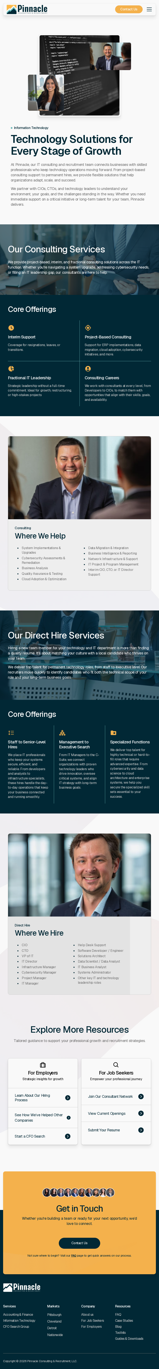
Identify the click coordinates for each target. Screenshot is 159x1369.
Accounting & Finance (18, 1315)
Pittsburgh (54, 1315)
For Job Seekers (92, 1321)
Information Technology (19, 1321)
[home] (26, 9)
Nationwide (55, 1335)
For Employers (91, 1327)
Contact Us (128, 9)
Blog (118, 1327)
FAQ (73, 1255)
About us (87, 1315)
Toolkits (120, 1333)
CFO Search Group (16, 1327)
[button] (148, 9)
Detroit (52, 1328)
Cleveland (54, 1321)
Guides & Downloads (129, 1339)
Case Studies (124, 1321)
